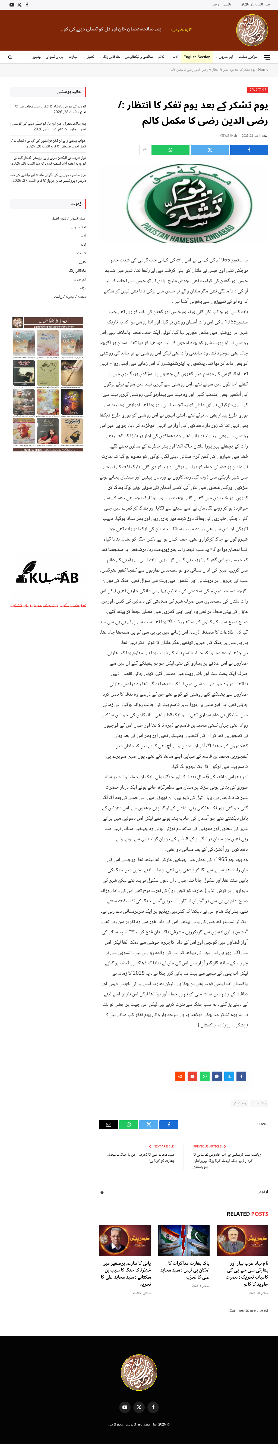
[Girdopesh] (252, 30)
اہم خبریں (226, 57)
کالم (161, 57)
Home (263, 70)
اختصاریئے (78, 227)
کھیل (90, 57)
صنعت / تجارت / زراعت (70, 297)
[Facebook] (262, 273)
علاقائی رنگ (111, 57)
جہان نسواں (55, 57)
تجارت (73, 57)
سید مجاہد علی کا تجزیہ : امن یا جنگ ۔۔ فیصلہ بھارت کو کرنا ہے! (140, 1158)
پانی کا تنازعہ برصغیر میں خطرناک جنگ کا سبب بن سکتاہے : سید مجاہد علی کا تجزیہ (126, 1274)
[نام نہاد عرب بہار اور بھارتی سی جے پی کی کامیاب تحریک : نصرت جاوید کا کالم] (242, 1240)
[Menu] (267, 57)
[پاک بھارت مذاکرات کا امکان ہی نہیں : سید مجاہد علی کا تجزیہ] (184, 1240)
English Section (197, 57)
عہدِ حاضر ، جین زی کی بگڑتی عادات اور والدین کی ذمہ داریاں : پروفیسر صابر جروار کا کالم (48, 178)
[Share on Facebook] (249, 150)
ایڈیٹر (265, 135)
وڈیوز (37, 57)
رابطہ (215, 5)
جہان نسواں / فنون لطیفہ (68, 218)
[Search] (10, 57)
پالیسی (227, 5)
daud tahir (257, 90)
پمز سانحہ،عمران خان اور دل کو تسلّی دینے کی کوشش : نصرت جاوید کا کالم (107, 29)
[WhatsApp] (262, 300)
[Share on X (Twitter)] (210, 150)
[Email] (262, 314)
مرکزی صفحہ (247, 57)
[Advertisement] (48, 503)
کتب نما (80, 253)
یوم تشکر (239, 1103)
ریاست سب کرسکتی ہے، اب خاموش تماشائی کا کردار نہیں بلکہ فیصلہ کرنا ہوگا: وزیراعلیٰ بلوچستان (227, 1161)
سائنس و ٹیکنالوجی (139, 57)
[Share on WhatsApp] (170, 150)
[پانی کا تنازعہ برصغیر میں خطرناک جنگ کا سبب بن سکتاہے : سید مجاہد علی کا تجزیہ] (125, 1240)
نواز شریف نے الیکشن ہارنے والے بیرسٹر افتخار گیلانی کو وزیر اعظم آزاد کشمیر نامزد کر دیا (50, 161)
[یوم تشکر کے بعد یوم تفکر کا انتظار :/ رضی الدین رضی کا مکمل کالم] (183, 204)
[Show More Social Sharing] (144, 150)
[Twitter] (262, 287)
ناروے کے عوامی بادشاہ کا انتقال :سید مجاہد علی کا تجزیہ (50, 109)
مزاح (83, 288)
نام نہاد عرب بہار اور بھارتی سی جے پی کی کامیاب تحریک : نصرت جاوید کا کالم (247, 1274)
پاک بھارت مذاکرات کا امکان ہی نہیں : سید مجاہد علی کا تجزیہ (185, 1270)
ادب (175, 57)
